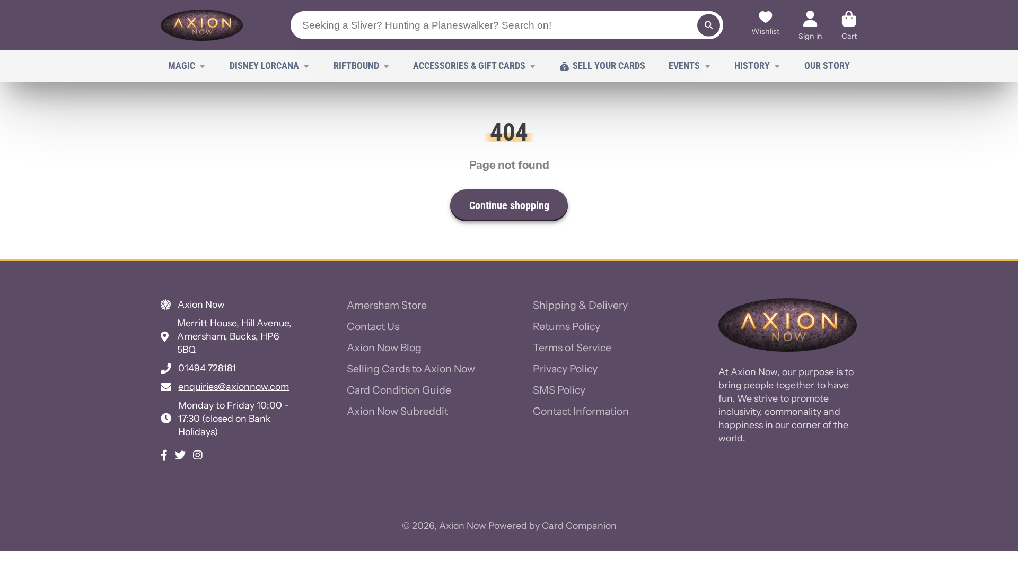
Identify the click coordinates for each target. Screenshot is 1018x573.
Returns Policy (566, 326)
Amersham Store (387, 305)
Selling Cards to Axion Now (411, 368)
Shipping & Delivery (580, 305)
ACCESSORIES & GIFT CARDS (469, 65)
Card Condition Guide (399, 390)
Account (810, 25)
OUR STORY (827, 65)
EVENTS (684, 65)
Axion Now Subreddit (397, 411)
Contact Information (581, 411)
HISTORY (752, 65)
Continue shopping (509, 205)
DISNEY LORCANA (264, 65)
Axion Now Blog (384, 347)
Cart (849, 25)
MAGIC (181, 65)
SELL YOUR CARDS (609, 65)
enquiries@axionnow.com (233, 386)
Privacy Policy (565, 368)
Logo (202, 25)
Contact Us (373, 326)
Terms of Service (572, 347)
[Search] (708, 25)
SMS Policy (559, 390)
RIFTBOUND (356, 65)
